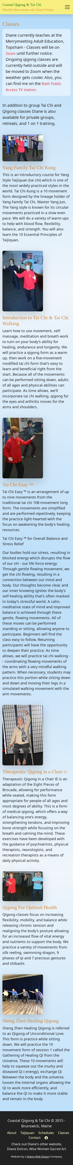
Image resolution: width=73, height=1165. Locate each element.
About (11, 1133)
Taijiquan (27, 1133)
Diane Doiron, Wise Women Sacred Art (36, 1149)
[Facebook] (46, 1137)
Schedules (46, 1133)
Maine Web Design (38, 1156)
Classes (63, 1133)
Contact (35, 1137)
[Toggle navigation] (67, 7)
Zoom (11, 53)
